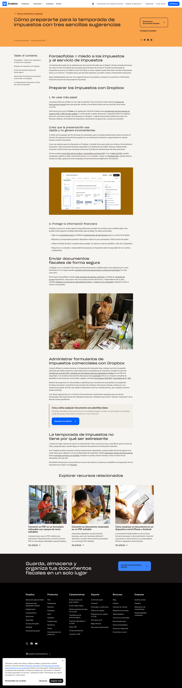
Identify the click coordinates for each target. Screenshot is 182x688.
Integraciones (30, 609)
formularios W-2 (119, 378)
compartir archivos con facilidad (66, 455)
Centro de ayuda (97, 600)
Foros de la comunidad (121, 618)
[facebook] (144, 40)
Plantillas (29, 627)
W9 (129, 378)
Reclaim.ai (51, 625)
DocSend (50, 618)
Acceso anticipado (32, 623)
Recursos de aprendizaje (99, 627)
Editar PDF (73, 627)
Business (50, 607)
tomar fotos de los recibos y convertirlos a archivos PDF (83, 153)
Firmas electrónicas (76, 630)
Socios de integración (120, 628)
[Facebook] (31, 643)
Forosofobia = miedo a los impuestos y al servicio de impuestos (27, 61)
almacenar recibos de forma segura (118, 453)
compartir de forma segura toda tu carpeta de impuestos (97, 270)
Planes (49, 628)
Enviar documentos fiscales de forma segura (25, 71)
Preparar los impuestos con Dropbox (27, 66)
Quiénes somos (140, 600)
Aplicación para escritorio (35, 600)
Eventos (115, 603)
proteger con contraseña (103, 282)
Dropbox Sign (113, 156)
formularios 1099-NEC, (104, 378)
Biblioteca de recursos (121, 610)
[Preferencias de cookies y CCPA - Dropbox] (34, 671)
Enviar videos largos (76, 606)
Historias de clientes (120, 607)
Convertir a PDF (74, 634)
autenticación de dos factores (96, 235)
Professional (51, 603)
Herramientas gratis (33, 631)
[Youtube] (36, 643)
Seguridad (29, 620)
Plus (48, 600)
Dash (49, 614)
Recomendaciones (119, 621)
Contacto (94, 603)
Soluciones (30, 616)
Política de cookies (97, 610)
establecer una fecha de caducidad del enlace (73, 282)
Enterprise (51, 610)
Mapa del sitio (96, 623)
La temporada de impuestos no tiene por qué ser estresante (27, 83)
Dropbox (73, 465)
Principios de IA (96, 620)
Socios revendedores (120, 625)
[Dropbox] (11, 4)
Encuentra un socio (120, 632)
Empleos (138, 603)
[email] (151, 40)
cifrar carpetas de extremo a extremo (90, 277)
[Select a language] (93, 4)
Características (31, 613)
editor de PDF (116, 153)
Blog (114, 600)
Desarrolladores (118, 614)
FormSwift (96, 376)
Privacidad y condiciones (100, 607)
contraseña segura (66, 235)
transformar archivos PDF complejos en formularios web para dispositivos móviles (81, 373)
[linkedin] (148, 40)
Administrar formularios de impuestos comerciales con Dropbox (27, 77)
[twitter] (141, 40)
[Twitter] (27, 643)
